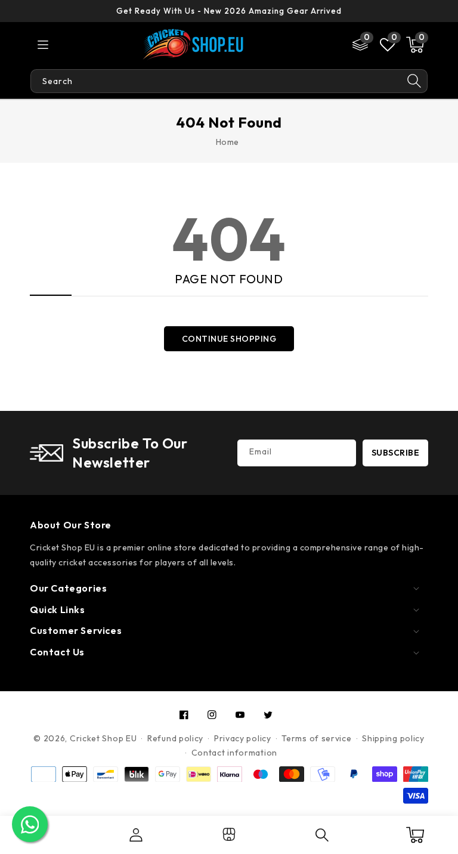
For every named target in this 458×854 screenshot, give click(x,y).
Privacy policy (242, 738)
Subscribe (396, 452)
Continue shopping (229, 338)
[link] (229, 838)
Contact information (234, 752)
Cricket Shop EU (103, 738)
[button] (415, 45)
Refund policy (175, 738)
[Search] (414, 81)
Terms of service (316, 738)
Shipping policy (393, 738)
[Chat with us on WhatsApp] (30, 824)
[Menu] (43, 45)
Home (227, 142)
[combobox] (215, 81)
